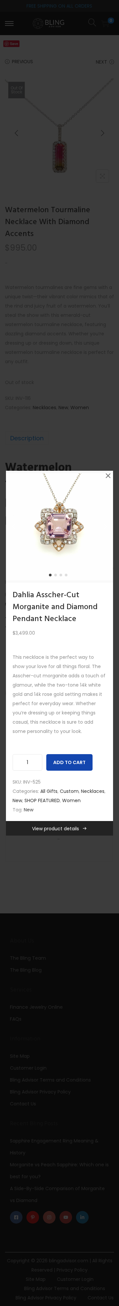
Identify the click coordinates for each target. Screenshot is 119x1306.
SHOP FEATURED (42, 800)
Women (71, 800)
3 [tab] (62, 576)
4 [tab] (67, 576)
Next (106, 526)
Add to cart (69, 762)
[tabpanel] (59, 527)
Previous (13, 526)
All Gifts (49, 791)
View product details (55, 828)
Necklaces (92, 791)
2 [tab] (57, 576)
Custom (69, 791)
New (17, 800)
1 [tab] (51, 576)
